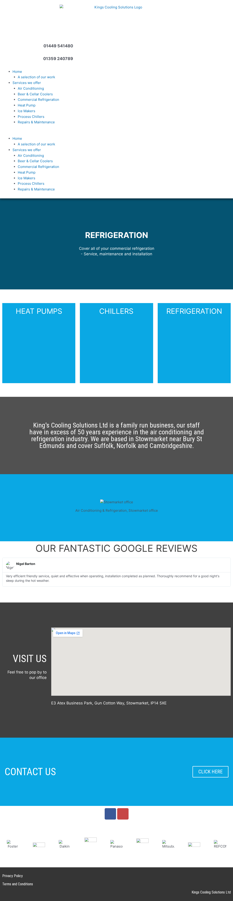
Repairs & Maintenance (36, 122)
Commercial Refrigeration (38, 99)
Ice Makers (26, 111)
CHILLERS (116, 311)
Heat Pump (26, 105)
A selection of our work (36, 77)
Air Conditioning (31, 88)
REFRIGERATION (194, 311)
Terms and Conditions (17, 884)
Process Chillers (31, 116)
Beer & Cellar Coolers (35, 94)
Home (17, 71)
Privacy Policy (12, 876)
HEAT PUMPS (39, 311)
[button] (116, 133)
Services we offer (27, 83)
